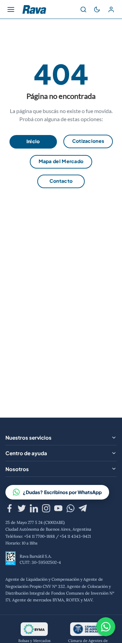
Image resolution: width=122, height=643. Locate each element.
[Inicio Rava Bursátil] (34, 9)
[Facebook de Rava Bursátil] (9, 509)
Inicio (33, 141)
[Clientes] (111, 9)
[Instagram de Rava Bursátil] (46, 509)
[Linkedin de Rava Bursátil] (34, 509)
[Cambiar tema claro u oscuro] (97, 9)
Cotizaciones (88, 141)
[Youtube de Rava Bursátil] (58, 509)
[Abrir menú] (11, 9)
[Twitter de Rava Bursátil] (22, 509)
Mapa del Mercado (61, 161)
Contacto (61, 181)
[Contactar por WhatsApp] (105, 626)
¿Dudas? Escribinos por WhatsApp (62, 492)
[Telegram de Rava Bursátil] (83, 509)
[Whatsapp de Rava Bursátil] (70, 509)
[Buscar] (83, 9)
